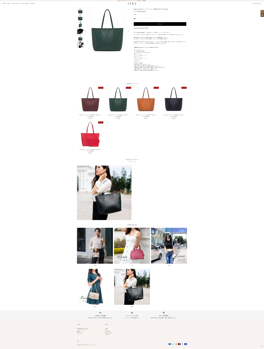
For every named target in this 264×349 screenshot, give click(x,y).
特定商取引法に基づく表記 (82, 328)
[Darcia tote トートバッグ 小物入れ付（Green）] (118, 99)
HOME (106, 328)
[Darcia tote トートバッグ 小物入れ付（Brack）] (173, 99)
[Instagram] (78, 341)
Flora (95, 265)
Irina (95, 306)
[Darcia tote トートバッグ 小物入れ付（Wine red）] (90, 99)
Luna (132, 265)
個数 (135, 18)
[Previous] (86, 30)
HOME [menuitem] (4, 3)
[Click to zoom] (128, 9)
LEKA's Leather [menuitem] (25, 3)
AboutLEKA (107, 331)
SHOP (8, 3)
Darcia (132, 306)
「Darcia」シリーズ (132, 83)
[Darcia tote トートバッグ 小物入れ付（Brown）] (146, 99)
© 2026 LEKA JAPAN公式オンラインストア (86, 344)
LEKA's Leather (108, 333)
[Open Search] (252, 3)
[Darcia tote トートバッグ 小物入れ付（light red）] (90, 134)
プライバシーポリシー (81, 330)
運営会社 (79, 331)
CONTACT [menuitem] (32, 3)
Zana (169, 265)
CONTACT (107, 334)
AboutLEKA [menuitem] (15, 3)
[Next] (128, 30)
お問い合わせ (79, 333)
